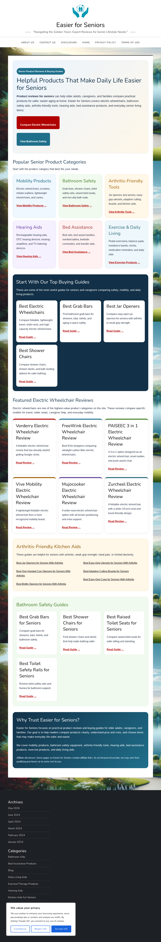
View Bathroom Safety (33, 141)
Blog (10, 870)
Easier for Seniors (80, 25)
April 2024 (14, 821)
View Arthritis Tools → (122, 212)
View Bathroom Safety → (77, 205)
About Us (27, 42)
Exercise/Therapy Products (23, 884)
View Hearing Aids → (28, 256)
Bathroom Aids (16, 857)
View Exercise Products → (124, 262)
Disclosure (69, 42)
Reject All (41, 928)
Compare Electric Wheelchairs (38, 124)
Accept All (61, 928)
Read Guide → (27, 337)
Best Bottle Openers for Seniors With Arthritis (41, 584)
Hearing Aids (15, 890)
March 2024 (15, 828)
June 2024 (14, 815)
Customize (20, 928)
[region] (40, 919)
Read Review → (25, 462)
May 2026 (14, 808)
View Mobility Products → (31, 205)
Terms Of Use (130, 42)
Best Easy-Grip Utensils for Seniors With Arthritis (110, 563)
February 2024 (16, 835)
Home (86, 42)
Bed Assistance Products (22, 863)
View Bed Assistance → (76, 252)
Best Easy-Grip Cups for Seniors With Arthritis (108, 579)
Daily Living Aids (17, 877)
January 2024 (15, 842)
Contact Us (48, 42)
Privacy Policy (105, 42)
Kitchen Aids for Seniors (22, 897)
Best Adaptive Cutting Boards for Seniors (106, 571)
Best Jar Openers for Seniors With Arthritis (39, 563)
